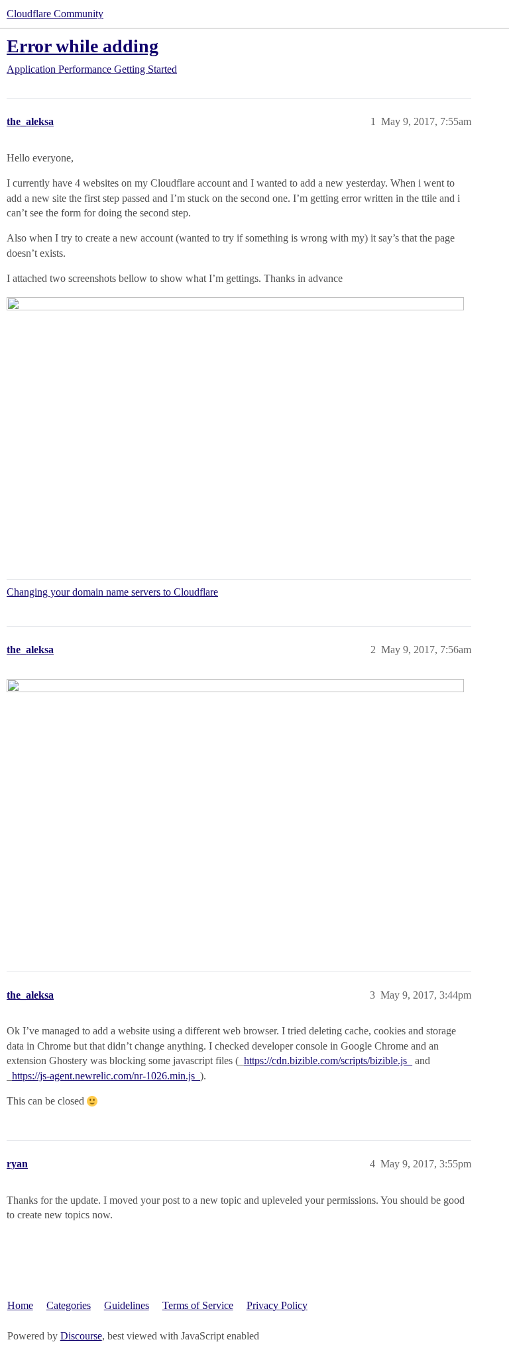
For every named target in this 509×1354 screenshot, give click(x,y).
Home (20, 1305)
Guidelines (126, 1305)
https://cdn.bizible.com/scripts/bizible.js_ (328, 1060)
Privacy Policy (277, 1305)
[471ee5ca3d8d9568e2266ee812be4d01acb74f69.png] (235, 807)
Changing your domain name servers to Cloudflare (112, 592)
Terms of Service (197, 1305)
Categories (68, 1305)
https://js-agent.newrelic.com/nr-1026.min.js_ (106, 1075)
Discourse (81, 1335)
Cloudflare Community (55, 13)
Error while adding (82, 46)
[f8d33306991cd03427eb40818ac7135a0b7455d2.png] (235, 425)
